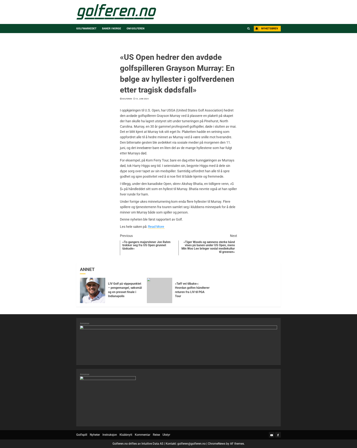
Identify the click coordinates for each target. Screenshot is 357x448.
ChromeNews (216, 443)
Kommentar (142, 434)
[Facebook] (278, 435)
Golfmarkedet (86, 28)
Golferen (127, 99)
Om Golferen (135, 28)
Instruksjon (109, 434)
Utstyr (166, 434)
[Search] (248, 28)
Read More (156, 227)
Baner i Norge (111, 28)
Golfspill (81, 434)
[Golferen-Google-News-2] (108, 399)
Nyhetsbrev (269, 28)
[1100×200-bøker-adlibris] (178, 343)
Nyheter (95, 434)
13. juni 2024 (142, 99)
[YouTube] (271, 435)
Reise (156, 434)
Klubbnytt (126, 434)
